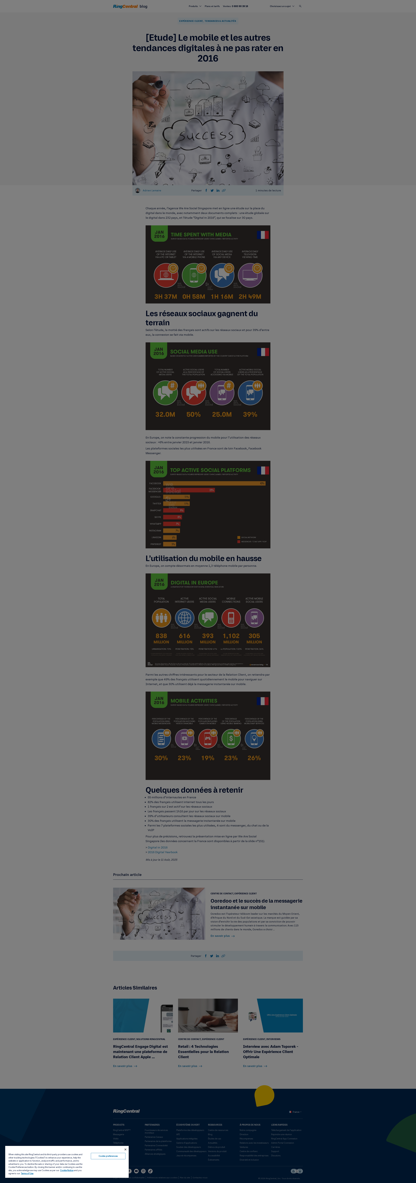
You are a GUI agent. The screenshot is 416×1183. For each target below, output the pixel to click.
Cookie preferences (108, 1156)
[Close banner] (125, 1149)
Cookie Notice (66, 1170)
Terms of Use (27, 1173)
